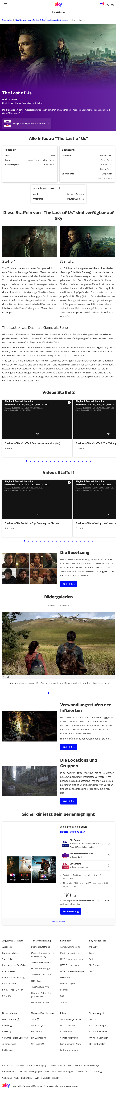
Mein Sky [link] (93, 947)
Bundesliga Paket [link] (10, 953)
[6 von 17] (46, 461)
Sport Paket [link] (7, 959)
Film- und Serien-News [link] (70, 1044)
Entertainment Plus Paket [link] (14, 965)
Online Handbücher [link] (98, 1038)
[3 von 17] (34, 461)
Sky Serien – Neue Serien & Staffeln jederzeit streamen (41, 20)
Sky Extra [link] (6, 996)
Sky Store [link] (35, 1025)
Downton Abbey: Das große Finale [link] (41, 995)
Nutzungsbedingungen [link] (31, 1071)
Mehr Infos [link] (68, 584)
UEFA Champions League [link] (72, 959)
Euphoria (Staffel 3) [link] (40, 947)
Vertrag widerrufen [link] (69, 1038)
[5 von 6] (64, 693)
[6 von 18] (44, 541)
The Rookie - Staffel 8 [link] (41, 962)
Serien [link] (92, 959)
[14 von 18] (76, 541)
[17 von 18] (88, 541)
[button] (37, 419)
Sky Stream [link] (94, 965)
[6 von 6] (68, 693)
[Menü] (5, 4)
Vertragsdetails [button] (58, 921)
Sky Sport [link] (35, 1031)
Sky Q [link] (91, 971)
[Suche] (107, 4)
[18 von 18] (92, 541)
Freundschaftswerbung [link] (13, 977)
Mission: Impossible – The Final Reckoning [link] (43, 955)
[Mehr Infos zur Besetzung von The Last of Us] (29, 568)
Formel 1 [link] (64, 990)
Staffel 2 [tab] (64, 605)
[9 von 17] (58, 461)
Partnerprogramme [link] (69, 1050)
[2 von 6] (52, 693)
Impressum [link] (7, 1065)
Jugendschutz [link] (9, 1044)
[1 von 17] (26, 461)
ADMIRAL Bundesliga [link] (70, 947)
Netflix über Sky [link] (67, 1025)
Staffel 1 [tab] (52, 605)
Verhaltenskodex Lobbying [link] (15, 1038)
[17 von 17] (90, 461)
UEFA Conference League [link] (72, 971)
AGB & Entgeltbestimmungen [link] (59, 1071)
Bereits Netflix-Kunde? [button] (72, 831)
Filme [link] (91, 953)
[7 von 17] (50, 461)
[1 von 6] (48, 693)
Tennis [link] (63, 1002)
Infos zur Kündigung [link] (98, 1025)
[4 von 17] (38, 461)
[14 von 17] (78, 461)
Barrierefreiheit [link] (9, 1071)
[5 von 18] (40, 541)
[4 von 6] (60, 693)
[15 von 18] (80, 541)
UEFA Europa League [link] (70, 965)
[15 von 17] (82, 461)
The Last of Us (78, 20)
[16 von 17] (86, 461)
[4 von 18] (36, 541)
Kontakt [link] (20, 1065)
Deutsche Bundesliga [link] (70, 953)
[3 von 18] (32, 541)
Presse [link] (5, 1031)
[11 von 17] (66, 461)
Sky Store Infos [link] (9, 983)
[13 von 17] (74, 461)
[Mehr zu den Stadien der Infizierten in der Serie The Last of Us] (29, 726)
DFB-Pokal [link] (65, 977)
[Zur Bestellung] (31, 870)
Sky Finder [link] (36, 1044)
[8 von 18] (52, 541)
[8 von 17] (54, 461)
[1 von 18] (24, 541)
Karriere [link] (5, 1025)
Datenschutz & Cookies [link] (61, 1065)
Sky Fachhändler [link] (97, 1044)
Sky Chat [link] (93, 1019)
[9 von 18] (56, 541)
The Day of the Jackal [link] (41, 974)
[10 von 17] (62, 461)
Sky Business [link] (37, 1038)
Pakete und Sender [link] (98, 1031)
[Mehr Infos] (29, 781)
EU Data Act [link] (7, 1050)
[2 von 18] (28, 541)
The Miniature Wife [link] (40, 987)
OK (37, 434)
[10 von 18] (60, 541)
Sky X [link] (33, 1019)
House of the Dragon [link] (41, 968)
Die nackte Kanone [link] (40, 1002)
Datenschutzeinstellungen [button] (87, 1065)
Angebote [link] (7, 947)
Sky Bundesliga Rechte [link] (70, 1019)
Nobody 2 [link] (36, 981)
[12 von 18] (68, 541)
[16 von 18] (84, 541)
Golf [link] (62, 996)
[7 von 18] (48, 541)
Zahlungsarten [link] (83, 1071)
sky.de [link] (96, 1071)
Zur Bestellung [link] (71, 911)
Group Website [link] (9, 1019)
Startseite (7, 20)
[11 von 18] (64, 541)
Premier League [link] (67, 983)
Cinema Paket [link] (8, 971)
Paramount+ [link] (66, 1031)
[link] (58, 4)
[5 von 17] (42, 461)
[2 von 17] (30, 461)
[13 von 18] (72, 541)
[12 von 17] (70, 461)
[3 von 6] (56, 693)
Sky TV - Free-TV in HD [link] (12, 990)
